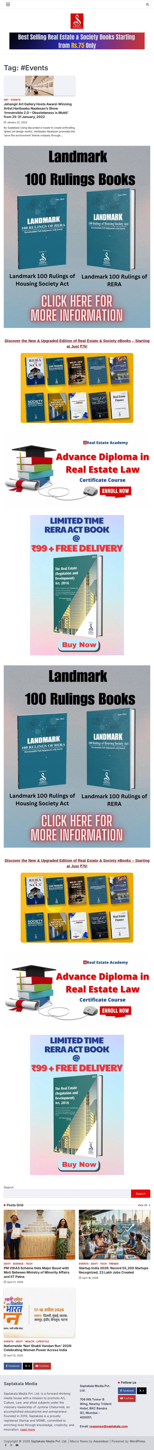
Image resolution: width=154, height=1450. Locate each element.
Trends (114, 1263)
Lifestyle (43, 1341)
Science (18, 1263)
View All (143, 1205)
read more (27, 1429)
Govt (7, 1263)
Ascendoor (101, 1441)
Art (6, 99)
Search (9, 1187)
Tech (29, 1263)
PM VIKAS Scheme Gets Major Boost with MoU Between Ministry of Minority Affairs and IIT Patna (36, 1272)
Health (29, 1341)
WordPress (137, 1441)
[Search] (147, 4)
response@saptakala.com (108, 1426)
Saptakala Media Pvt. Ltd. (49, 1441)
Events (15, 99)
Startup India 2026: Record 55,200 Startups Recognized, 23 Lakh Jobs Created (113, 1270)
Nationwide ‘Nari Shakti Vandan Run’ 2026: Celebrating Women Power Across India (38, 1348)
